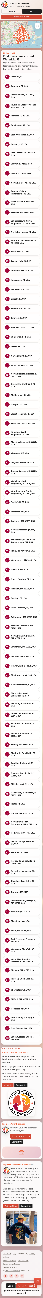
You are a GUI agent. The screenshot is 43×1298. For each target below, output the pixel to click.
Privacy (6, 1257)
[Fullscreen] (37, 26)
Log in (32, 11)
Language (11, 11)
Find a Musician (9, 1260)
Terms (31, 1253)
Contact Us (21, 1085)
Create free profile (21, 17)
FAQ (14, 1253)
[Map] (38, 1281)
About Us (8, 1085)
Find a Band (23, 1260)
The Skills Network (12, 1270)
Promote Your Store (21, 1136)
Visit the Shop (11, 1206)
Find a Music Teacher (11, 1264)
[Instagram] (22, 1276)
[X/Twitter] (11, 1276)
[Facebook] (16, 1276)
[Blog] (5, 1276)
